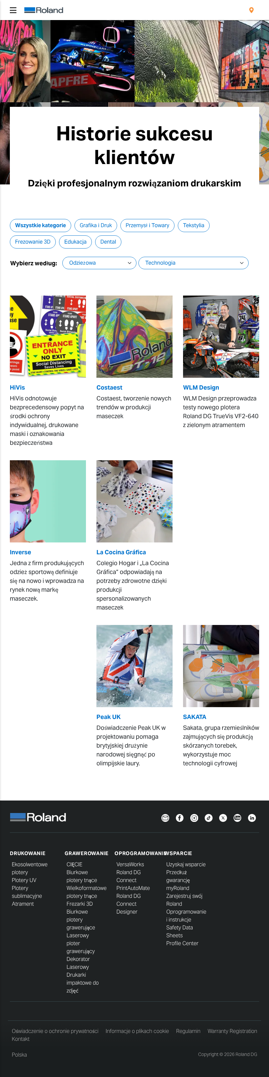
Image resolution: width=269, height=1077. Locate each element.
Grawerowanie (87, 853)
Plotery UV (24, 880)
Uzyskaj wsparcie (186, 864)
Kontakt (21, 1039)
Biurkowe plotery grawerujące (81, 919)
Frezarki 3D (80, 903)
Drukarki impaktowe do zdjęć (83, 982)
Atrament (23, 903)
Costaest (109, 387)
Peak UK (108, 717)
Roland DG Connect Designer (128, 904)
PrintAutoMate (133, 888)
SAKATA (194, 717)
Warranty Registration (232, 1031)
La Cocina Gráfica (121, 552)
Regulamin (188, 1031)
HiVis (17, 387)
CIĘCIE (74, 864)
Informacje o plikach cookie (137, 1031)
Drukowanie (28, 853)
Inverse (20, 552)
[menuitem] (251, 10)
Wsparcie (178, 853)
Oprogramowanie (140, 853)
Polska (19, 1054)
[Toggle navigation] (13, 10)
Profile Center (182, 943)
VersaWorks (130, 864)
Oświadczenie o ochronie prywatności (55, 1031)
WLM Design (201, 387)
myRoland (177, 888)
